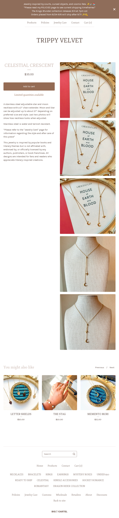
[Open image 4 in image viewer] (88, 264)
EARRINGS (63, 474)
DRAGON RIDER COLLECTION (69, 486)
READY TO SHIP (23, 480)
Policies (45, 22)
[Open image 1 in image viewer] (88, 90)
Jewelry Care (60, 22)
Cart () (88, 22)
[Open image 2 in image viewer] (88, 148)
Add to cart (29, 86)
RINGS (49, 474)
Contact (75, 22)
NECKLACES (16, 474)
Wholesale (61, 494)
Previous (99, 367)
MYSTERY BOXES (82, 474)
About (88, 494)
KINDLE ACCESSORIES (66, 480)
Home (40, 465)
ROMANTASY (41, 486)
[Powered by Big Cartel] (59, 511)
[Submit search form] (74, 454)
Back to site (60, 500)
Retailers (76, 494)
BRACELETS (34, 474)
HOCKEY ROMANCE (93, 480)
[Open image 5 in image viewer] (88, 322)
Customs (46, 494)
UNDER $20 (103, 474)
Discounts (102, 494)
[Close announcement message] (114, 9)
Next (112, 367)
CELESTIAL (43, 480)
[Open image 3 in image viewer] (88, 206)
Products (31, 22)
